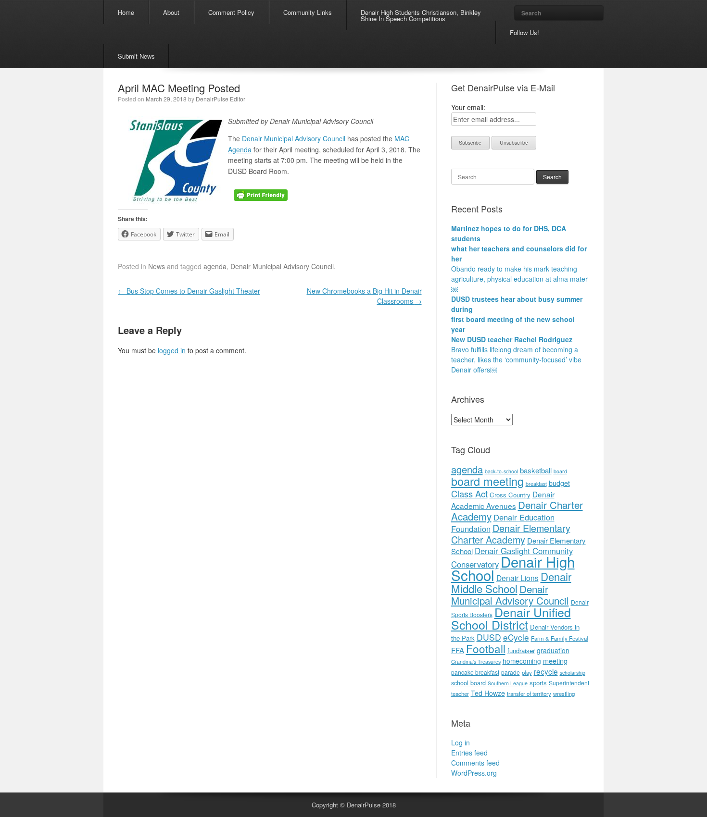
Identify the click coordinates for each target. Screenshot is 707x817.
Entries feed (469, 752)
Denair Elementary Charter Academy (510, 533)
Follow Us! (524, 32)
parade (510, 672)
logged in (172, 350)
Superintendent (569, 683)
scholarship (572, 672)
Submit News (136, 56)
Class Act (469, 493)
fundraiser (521, 650)
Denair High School (513, 568)
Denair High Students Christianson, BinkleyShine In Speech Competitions (421, 15)
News (156, 266)
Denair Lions (517, 577)
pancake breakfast (475, 672)
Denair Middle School (511, 582)
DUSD (489, 637)
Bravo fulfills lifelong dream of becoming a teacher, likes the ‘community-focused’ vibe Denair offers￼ (516, 359)
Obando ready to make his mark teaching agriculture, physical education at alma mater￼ (519, 279)
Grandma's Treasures (476, 661)
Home (126, 12)
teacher (460, 693)
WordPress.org (474, 773)
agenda (215, 266)
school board (468, 682)
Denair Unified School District (511, 618)
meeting (555, 661)
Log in (460, 742)
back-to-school (501, 471)
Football (485, 648)
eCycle (516, 637)
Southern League (508, 683)
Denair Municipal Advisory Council (293, 138)
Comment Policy (231, 12)
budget (559, 483)
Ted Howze (488, 693)
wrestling (564, 693)
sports (538, 682)
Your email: (468, 107)
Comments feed (475, 762)
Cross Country (510, 494)
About (171, 12)
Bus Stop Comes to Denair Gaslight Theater (189, 291)
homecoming (522, 661)
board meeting (487, 481)
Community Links (307, 12)
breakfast (536, 483)
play (527, 672)
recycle (546, 671)
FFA (457, 650)
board (560, 471)
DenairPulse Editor (220, 99)
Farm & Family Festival (559, 638)
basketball (536, 470)
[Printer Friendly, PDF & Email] (261, 194)
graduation (553, 650)
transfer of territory (529, 693)
